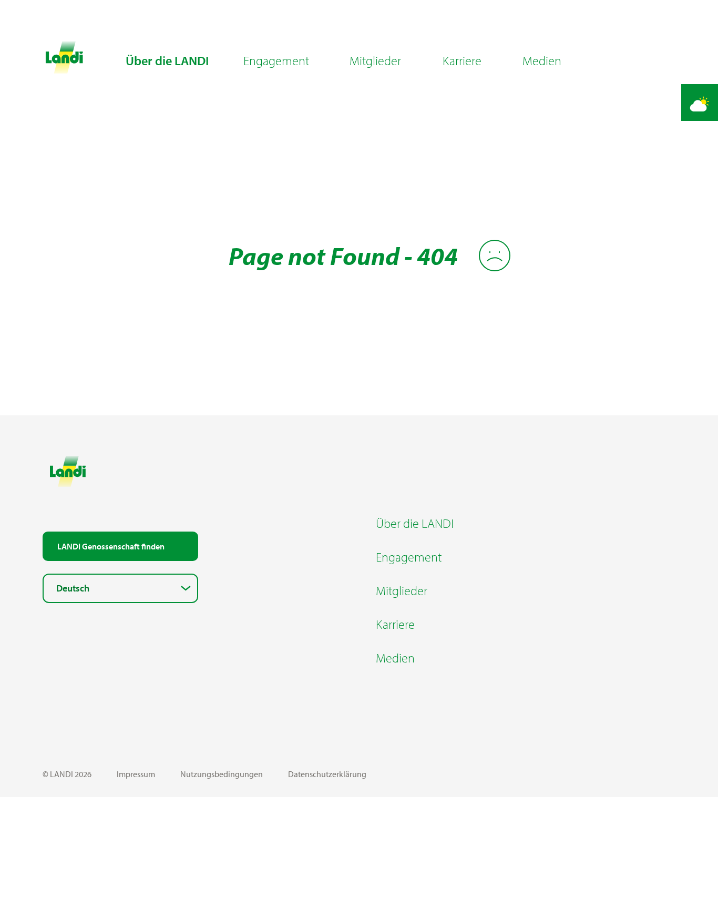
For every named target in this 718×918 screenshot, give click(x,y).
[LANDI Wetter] (699, 102)
